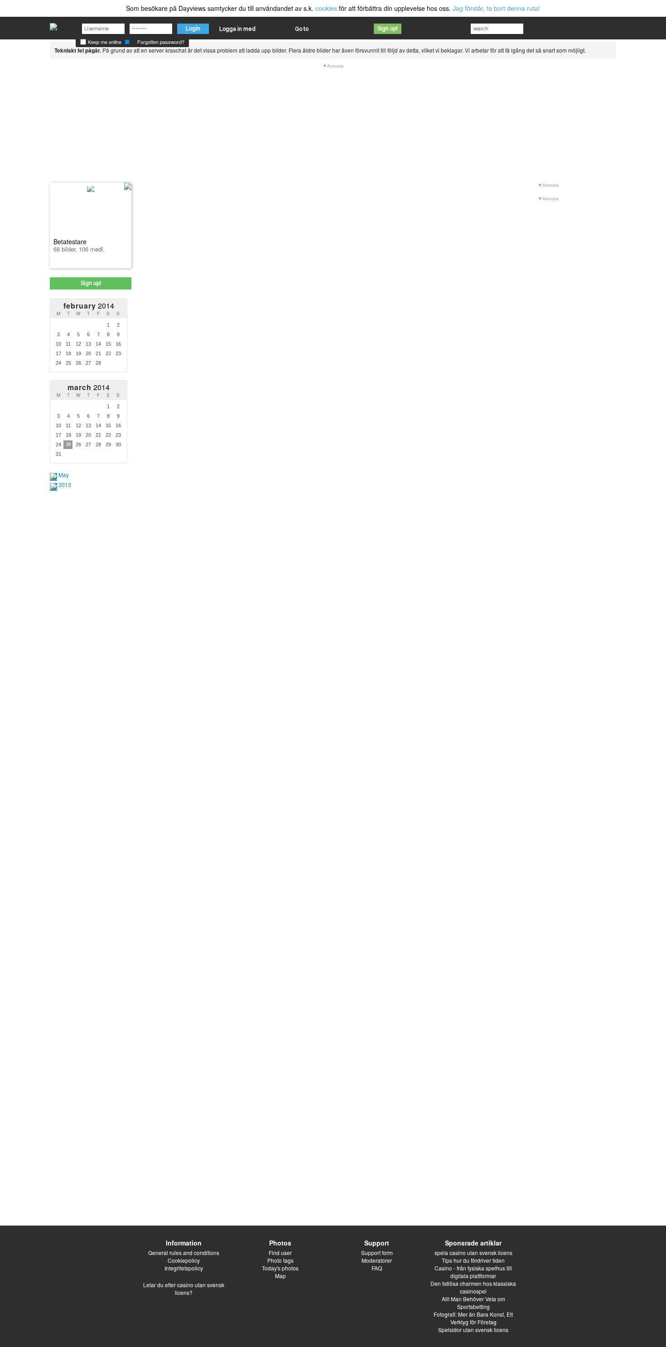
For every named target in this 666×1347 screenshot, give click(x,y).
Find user (280, 1252)
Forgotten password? (160, 41)
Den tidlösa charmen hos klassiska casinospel (473, 1287)
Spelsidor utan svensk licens (473, 1329)
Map (280, 1275)
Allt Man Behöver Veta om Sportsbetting (473, 1302)
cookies (326, 8)
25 (68, 444)
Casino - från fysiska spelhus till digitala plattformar (473, 1271)
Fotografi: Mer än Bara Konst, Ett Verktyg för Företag (473, 1318)
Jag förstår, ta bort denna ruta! (496, 8)
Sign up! (387, 28)
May (63, 474)
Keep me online (104, 41)
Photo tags (280, 1260)
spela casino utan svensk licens (473, 1252)
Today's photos (280, 1268)
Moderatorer (377, 1260)
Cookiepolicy (184, 1260)
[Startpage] (53, 24)
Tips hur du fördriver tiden (473, 1260)
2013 (64, 484)
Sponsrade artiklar (473, 1242)
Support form (377, 1252)
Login (193, 28)
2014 (88, 305)
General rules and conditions (183, 1252)
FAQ (377, 1268)
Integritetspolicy (183, 1268)
